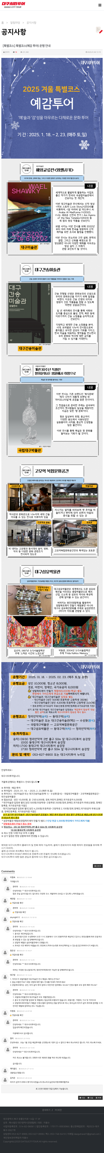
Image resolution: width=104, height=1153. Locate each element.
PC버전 (58, 1110)
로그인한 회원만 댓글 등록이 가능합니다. (52, 1089)
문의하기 (46, 1110)
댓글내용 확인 (17, 903)
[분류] (99, 5)
